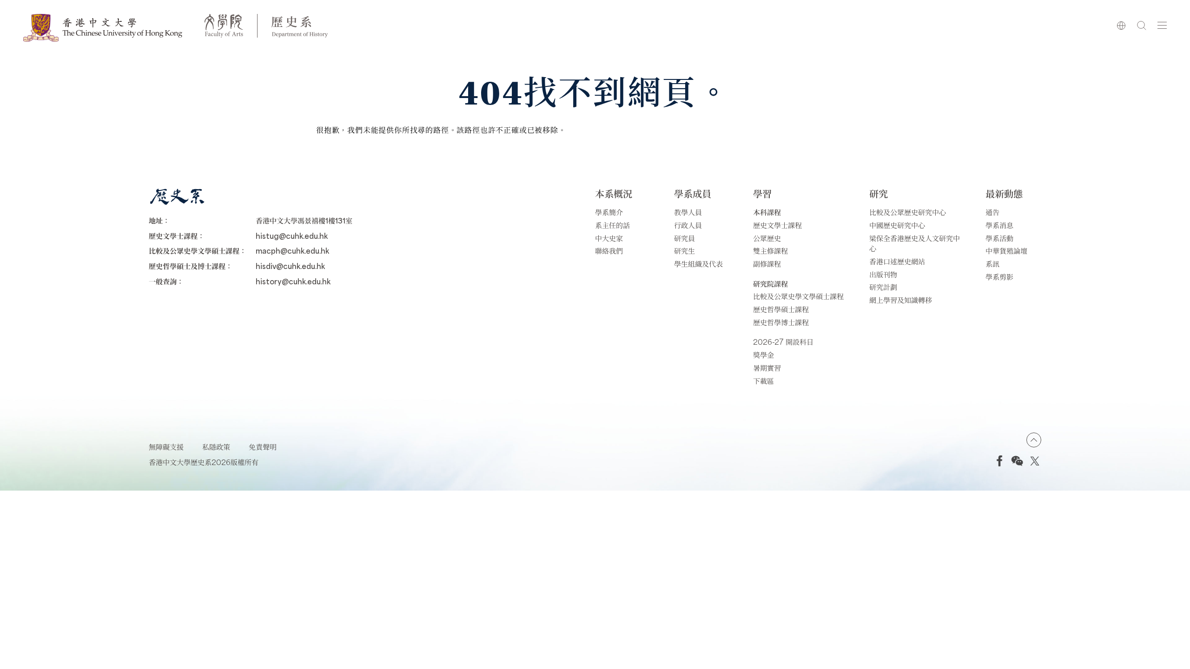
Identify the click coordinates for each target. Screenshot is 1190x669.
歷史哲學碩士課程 (781, 309)
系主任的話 (612, 225)
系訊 (992, 264)
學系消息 (999, 225)
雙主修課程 (770, 251)
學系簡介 (609, 212)
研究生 (684, 251)
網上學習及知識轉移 (900, 300)
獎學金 (763, 355)
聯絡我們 (609, 251)
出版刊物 (883, 274)
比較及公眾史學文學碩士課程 (798, 296)
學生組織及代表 (698, 264)
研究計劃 (883, 287)
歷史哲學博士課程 (781, 322)
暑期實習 (767, 368)
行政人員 (688, 225)
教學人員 (688, 212)
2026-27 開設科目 (783, 342)
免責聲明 (263, 447)
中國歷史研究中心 (897, 225)
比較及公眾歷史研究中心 (907, 212)
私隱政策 (216, 447)
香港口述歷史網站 (897, 261)
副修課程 (767, 264)
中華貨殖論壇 (1006, 251)
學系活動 (999, 238)
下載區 (763, 381)
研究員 (684, 238)
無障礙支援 (166, 447)
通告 (992, 212)
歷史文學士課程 (777, 225)
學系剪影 (999, 277)
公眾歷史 (767, 238)
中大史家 (609, 238)
